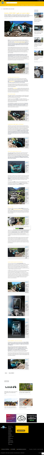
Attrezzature (36, 61)
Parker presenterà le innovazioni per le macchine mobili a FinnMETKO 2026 (25, 392)
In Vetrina (39, 62)
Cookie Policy (35, 449)
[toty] (21, 418)
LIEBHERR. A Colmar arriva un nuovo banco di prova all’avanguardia (25, 407)
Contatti (8, 0)
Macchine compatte (41, 48)
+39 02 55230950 (13, 449)
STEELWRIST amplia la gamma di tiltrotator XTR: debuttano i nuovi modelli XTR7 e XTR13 (10, 392)
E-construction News (41, 35)
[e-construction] (3, 3)
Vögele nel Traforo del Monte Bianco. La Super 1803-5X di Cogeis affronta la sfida (38, 32)
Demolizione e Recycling (40, 61)
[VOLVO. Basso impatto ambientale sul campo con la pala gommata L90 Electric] (11, 402)
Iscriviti (2, 0)
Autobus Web (10, 430)
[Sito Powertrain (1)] (32, 418)
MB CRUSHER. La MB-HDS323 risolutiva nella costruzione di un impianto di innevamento (38, 58)
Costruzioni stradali (37, 35)
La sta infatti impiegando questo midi (16, 209)
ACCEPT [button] (17, 228)
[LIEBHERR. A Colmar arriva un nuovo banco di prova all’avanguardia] (26, 402)
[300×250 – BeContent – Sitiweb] (11, 418)
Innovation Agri (10, 444)
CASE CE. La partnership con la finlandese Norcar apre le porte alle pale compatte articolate (38, 45)
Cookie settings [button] (21, 228)
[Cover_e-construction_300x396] (38, 72)
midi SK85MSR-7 (15, 88)
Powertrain (9, 432)
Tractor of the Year (10, 441)
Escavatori (30, 409)
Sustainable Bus (10, 431)
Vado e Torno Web (10, 427)
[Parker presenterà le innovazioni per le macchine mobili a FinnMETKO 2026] (26, 387)
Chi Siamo (6, 0)
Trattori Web (10, 435)
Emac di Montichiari (11, 81)
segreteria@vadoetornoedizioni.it (21, 449)
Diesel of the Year (10, 440)
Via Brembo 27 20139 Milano (5, 449)
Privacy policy (31, 449)
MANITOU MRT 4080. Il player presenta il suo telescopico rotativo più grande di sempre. (37, 20)
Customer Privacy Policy (40, 449)
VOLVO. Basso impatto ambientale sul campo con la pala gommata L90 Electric (10, 407)
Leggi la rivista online (21, 430)
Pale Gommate (15, 409)
